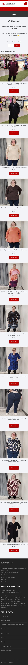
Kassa (3, 642)
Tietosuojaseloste (6, 646)
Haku (17, 45)
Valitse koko (14, 91)
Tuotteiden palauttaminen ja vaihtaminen (12, 624)
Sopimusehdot (5, 633)
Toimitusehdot (5, 629)
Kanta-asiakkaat (5, 620)
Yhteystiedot (4, 616)
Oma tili (3, 637)
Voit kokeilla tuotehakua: (14, 42)
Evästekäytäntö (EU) (6, 650)
